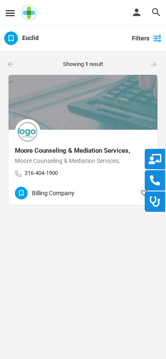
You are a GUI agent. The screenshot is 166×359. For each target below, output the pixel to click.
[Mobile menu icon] (10, 13)
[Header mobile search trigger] (156, 12)
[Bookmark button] (144, 193)
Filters (140, 38)
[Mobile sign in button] (136, 12)
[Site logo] (30, 12)
